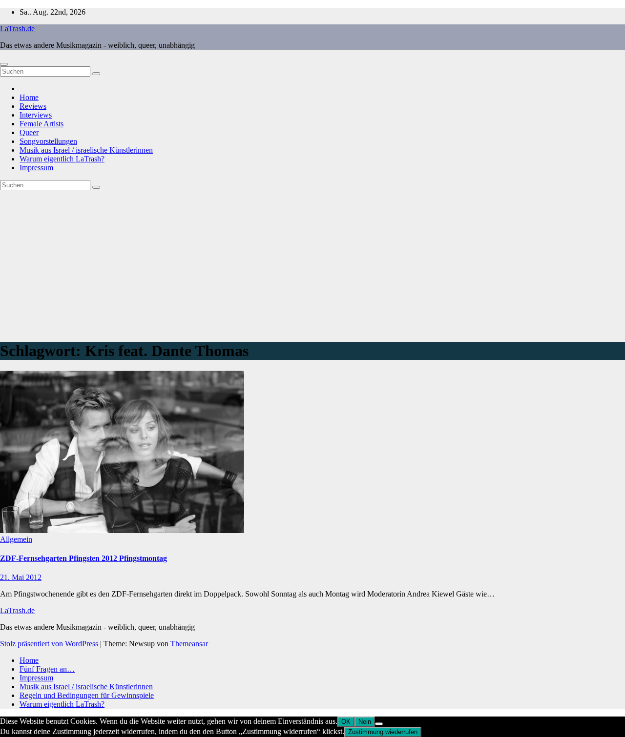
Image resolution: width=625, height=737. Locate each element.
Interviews (36, 115)
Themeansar (189, 643)
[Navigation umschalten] (4, 64)
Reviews (33, 106)
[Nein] (379, 723)
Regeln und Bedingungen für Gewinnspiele (87, 695)
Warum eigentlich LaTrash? (62, 159)
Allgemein (16, 539)
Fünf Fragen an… (47, 669)
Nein (364, 721)
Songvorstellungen (48, 141)
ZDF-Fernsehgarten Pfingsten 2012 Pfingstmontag (83, 558)
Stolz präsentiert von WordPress (50, 643)
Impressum (36, 167)
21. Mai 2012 (21, 577)
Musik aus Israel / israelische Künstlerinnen (86, 150)
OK (346, 721)
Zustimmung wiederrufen (382, 732)
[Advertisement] (312, 263)
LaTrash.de (17, 28)
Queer (29, 132)
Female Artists (41, 124)
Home (29, 97)
